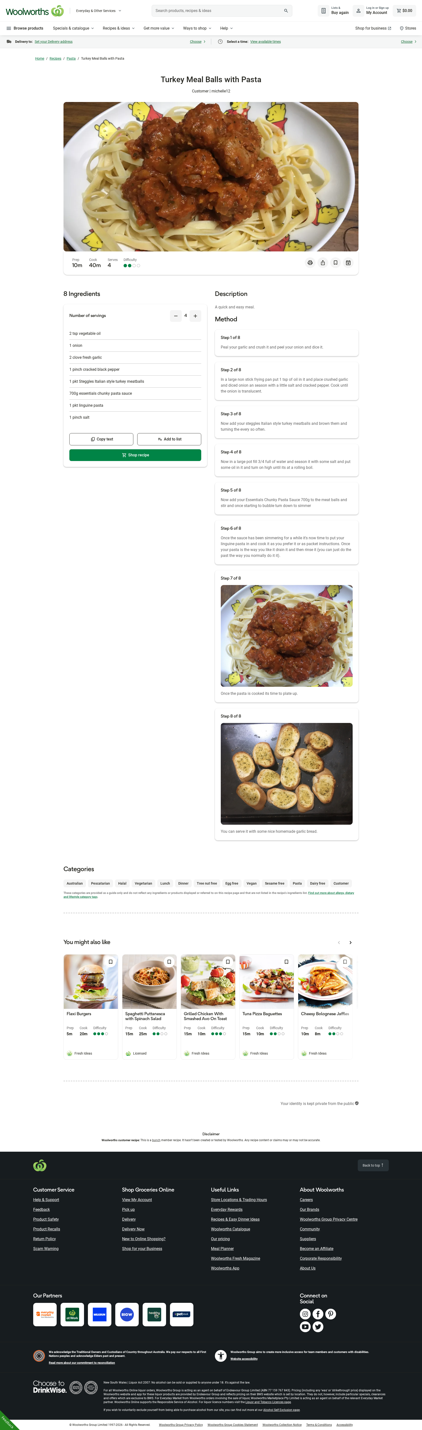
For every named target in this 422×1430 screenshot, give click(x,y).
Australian (75, 883)
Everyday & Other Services (96, 11)
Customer (341, 883)
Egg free (231, 883)
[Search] (286, 10)
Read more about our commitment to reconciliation (82, 1362)
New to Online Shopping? (144, 1239)
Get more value (156, 28)
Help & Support (46, 1199)
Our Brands (309, 1209)
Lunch (165, 883)
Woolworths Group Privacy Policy (181, 1425)
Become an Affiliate (316, 1248)
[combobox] (222, 11)
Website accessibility (244, 1359)
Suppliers (308, 1239)
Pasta (71, 58)
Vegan (252, 883)
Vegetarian (143, 883)
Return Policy (44, 1239)
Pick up (128, 1209)
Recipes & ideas (116, 28)
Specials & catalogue (71, 28)
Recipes (55, 58)
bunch (156, 1140)
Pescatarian (100, 883)
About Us (308, 1268)
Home (39, 58)
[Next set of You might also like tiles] (351, 942)
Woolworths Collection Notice (282, 1425)
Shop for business (371, 28)
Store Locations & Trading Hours (239, 1199)
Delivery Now (133, 1229)
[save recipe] (335, 262)
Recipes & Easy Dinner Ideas (235, 1219)
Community (310, 1229)
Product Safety (46, 1219)
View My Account (137, 1199)
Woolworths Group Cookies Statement (233, 1425)
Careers (306, 1199)
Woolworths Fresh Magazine (235, 1258)
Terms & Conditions (319, 1425)
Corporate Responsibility (321, 1258)
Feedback (41, 1209)
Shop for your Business (142, 1248)
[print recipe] (310, 262)
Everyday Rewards (227, 1209)
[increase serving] (195, 316)
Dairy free (317, 883)
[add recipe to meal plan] (348, 262)
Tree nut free (207, 883)
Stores (410, 28)
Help (224, 28)
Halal (122, 883)
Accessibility (345, 1425)
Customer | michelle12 (211, 91)
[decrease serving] (176, 316)
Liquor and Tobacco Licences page (268, 1402)
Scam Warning (46, 1248)
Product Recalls (46, 1229)
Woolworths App (225, 1268)
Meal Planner (222, 1248)
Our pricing (220, 1239)
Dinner (183, 883)
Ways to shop (195, 28)
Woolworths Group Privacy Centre (329, 1219)
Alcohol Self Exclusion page (281, 1410)
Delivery (129, 1219)
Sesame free (275, 883)
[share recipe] (322, 262)
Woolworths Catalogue (230, 1229)
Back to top (372, 1165)
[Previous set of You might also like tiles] (339, 942)
